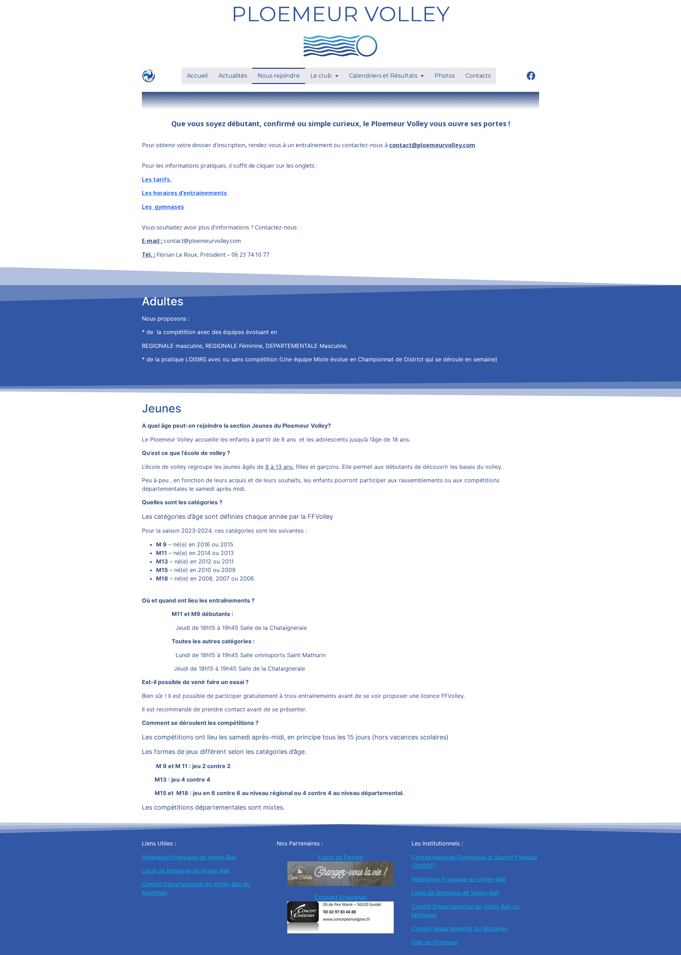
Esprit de (331, 857)
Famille (353, 857)
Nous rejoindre (279, 75)
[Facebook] (531, 76)
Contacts (478, 75)
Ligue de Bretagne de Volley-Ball (185, 870)
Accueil (197, 75)
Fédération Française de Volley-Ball (189, 857)
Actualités (232, 75)
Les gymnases (163, 207)
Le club (321, 75)
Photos (444, 75)
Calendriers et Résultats (383, 75)
